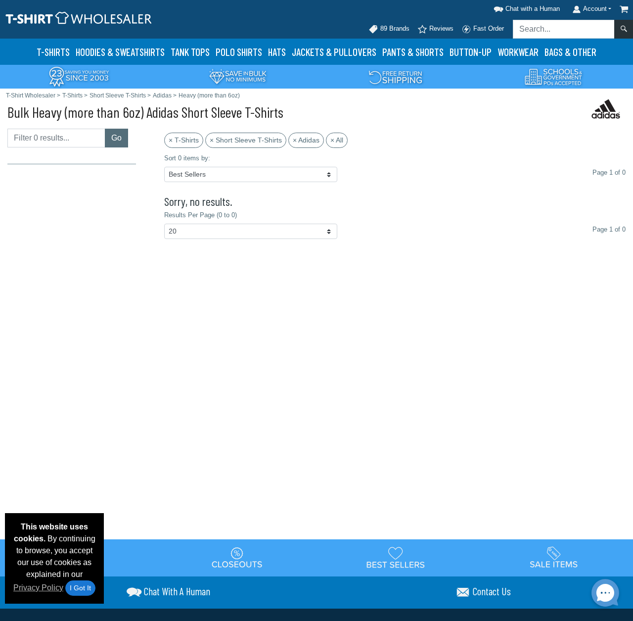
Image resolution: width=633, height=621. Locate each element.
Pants (413, 52)
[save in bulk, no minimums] (237, 76)
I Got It (80, 588)
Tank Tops (190, 52)
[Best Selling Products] (396, 557)
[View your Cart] (624, 9)
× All (336, 140)
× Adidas (306, 140)
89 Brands (393, 28)
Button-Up (471, 52)
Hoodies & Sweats (120, 52)
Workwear (518, 52)
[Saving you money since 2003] (79, 76)
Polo (239, 52)
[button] (525, 7)
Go (116, 138)
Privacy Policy (38, 587)
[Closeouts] (237, 557)
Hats (277, 52)
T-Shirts (53, 52)
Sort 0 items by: (187, 158)
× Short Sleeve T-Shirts (246, 140)
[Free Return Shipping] (395, 76)
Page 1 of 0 (609, 229)
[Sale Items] (554, 557)
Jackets (334, 52)
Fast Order (487, 28)
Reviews (440, 28)
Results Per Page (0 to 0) (200, 215)
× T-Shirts (184, 140)
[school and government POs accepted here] (554, 77)
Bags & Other (570, 52)
